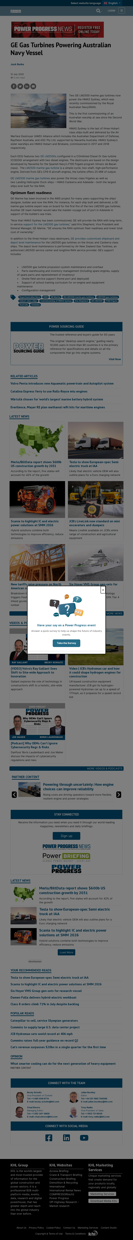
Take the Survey (66, 643)
